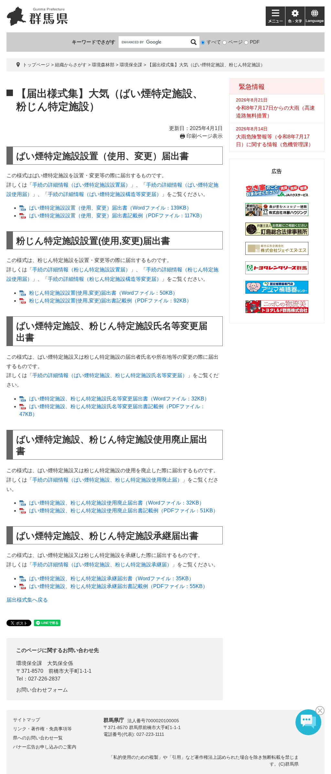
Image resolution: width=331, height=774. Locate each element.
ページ (235, 42)
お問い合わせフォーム (42, 689)
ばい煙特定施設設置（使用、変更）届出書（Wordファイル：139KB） (110, 208)
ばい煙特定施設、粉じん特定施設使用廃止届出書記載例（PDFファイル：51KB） (123, 510)
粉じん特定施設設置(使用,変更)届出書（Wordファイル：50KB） (103, 293)
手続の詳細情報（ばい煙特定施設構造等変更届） (105, 194)
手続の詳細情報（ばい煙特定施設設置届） (81, 185)
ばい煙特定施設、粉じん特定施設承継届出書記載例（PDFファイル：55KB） (118, 586)
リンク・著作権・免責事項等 (42, 728)
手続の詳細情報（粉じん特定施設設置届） (81, 269)
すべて (214, 42)
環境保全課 (131, 64)
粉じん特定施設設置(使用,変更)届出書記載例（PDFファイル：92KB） (110, 300)
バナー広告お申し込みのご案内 (44, 746)
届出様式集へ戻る (27, 600)
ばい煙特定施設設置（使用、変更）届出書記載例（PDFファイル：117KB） (117, 215)
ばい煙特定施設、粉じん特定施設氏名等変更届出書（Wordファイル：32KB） (119, 398)
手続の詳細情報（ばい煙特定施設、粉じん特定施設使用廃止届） (107, 480)
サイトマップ (26, 719)
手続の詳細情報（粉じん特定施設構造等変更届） (105, 279)
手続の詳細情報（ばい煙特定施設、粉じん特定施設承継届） (102, 564)
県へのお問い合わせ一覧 (38, 737)
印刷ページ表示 (205, 136)
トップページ (36, 64)
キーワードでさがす (93, 42)
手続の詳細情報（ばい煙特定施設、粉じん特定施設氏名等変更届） (109, 375)
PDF (255, 42)
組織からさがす (71, 64)
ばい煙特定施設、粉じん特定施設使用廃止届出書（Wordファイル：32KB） (116, 503)
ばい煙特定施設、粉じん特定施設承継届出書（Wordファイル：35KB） (111, 578)
